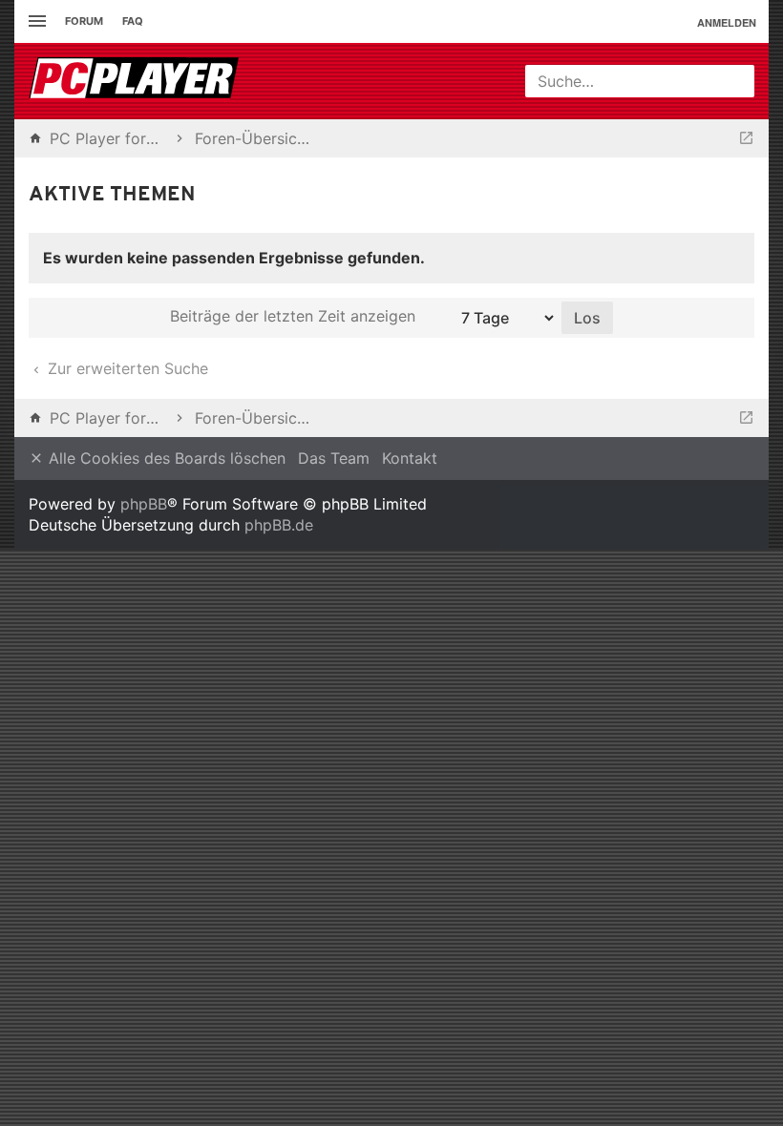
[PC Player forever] (136, 81)
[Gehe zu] (746, 138)
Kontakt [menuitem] (409, 458)
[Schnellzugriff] (34, 21)
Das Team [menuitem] (334, 458)
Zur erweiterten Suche (125, 368)
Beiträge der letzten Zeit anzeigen (295, 315)
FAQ (132, 21)
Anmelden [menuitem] (726, 22)
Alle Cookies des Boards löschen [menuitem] (165, 458)
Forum (84, 21)
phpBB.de (278, 524)
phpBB (143, 503)
